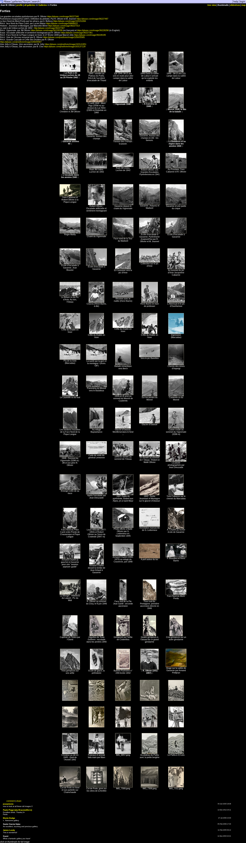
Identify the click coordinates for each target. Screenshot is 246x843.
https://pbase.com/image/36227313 (64, 26)
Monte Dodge (9, 818)
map (243, 5)
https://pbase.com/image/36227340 (63, 16)
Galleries (42, 5)
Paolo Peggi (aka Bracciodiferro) (17, 810)
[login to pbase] (242, 3)
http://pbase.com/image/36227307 (49, 28)
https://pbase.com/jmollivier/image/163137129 (64, 46)
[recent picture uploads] (17, 3)
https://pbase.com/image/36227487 (92, 19)
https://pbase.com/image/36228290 (93, 30)
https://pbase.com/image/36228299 (47, 30)
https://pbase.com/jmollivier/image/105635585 (64, 37)
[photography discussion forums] (27, 3)
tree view (211, 5)
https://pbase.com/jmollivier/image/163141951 (65, 44)
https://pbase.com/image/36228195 (90, 35)
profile (20, 5)
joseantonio (8, 804)
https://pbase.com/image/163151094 (69, 21)
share (18, 801)
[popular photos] (136, 3)
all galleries (29, 5)
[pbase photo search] (35, 3)
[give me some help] (235, 3)
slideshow (235, 5)
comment (10, 801)
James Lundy (9, 830)
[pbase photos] (5, 3)
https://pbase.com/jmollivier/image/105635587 (21, 42)
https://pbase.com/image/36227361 (77, 33)
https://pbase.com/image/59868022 (62, 23)
